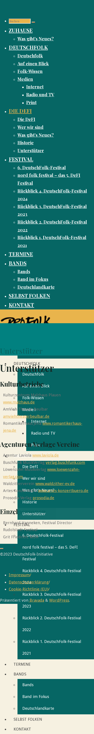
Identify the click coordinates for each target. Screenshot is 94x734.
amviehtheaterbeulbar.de (26, 416)
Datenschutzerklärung (29, 582)
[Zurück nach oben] (1, 548)
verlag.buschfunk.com (65, 462)
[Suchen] (33, 22)
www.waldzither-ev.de (55, 483)
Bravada (36, 600)
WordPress (59, 600)
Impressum (19, 575)
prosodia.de (43, 498)
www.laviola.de (45, 455)
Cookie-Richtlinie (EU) (28, 589)
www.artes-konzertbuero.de (63, 490)
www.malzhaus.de (19, 402)
